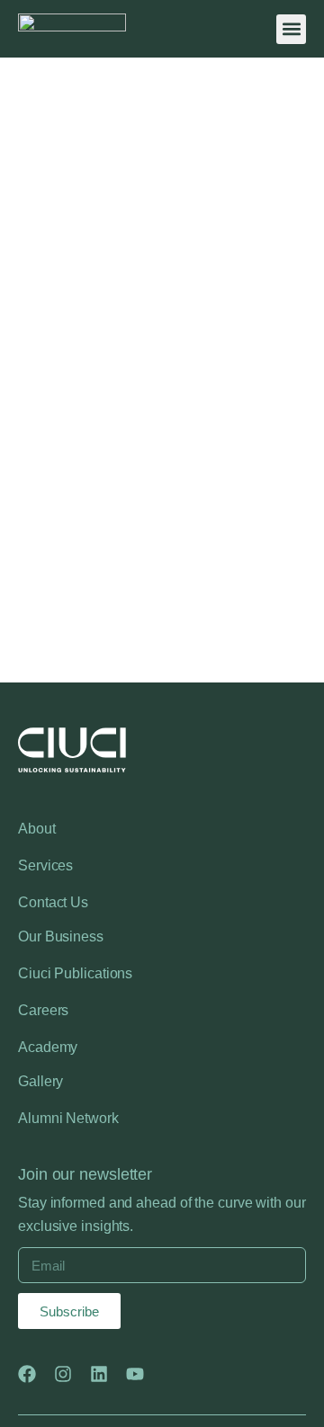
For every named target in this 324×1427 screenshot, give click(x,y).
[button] (291, 29)
